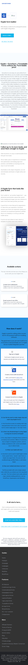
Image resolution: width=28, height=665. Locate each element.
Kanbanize (10, 543)
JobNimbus (11, 540)
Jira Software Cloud (12, 541)
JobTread (17, 538)
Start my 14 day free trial (13, 520)
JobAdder (16, 540)
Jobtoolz (22, 538)
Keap (19, 543)
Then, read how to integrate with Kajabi (14, 526)
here (18, 404)
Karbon (16, 543)
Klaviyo (9, 544)
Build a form (7, 35)
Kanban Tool (21, 541)
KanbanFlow (4, 543)
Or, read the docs (7, 41)
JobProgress (4, 540)
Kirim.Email (24, 543)
